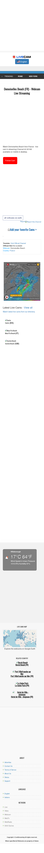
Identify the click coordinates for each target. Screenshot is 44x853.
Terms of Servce (10, 770)
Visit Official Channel (18, 243)
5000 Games (9, 826)
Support (7, 781)
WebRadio (8, 822)
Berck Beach (20, 664)
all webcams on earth (13, 218)
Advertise (8, 762)
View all (28, 307)
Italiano (7, 797)
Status (7, 777)
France (12, 251)
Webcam (8, 814)
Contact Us (8, 766)
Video (7, 811)
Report (22, 221)
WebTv (7, 818)
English (7, 793)
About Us (8, 773)
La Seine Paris (20, 685)
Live (6, 807)
